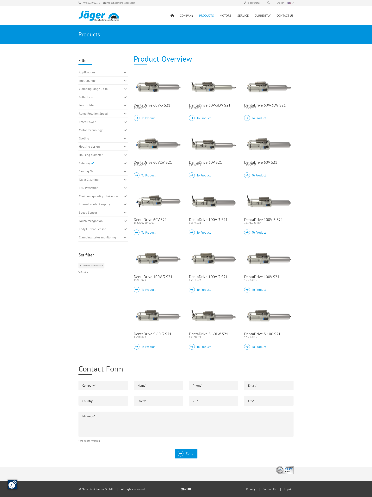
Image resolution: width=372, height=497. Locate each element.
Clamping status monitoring (97, 237)
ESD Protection (88, 188)
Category (85, 163)
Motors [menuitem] (226, 15)
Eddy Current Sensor (92, 229)
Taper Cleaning (89, 179)
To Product (148, 118)
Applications (87, 72)
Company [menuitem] (186, 15)
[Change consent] (12, 484)
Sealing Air (86, 171)
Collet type (86, 97)
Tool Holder (87, 105)
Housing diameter (90, 155)
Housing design (89, 146)
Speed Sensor (88, 212)
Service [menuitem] (243, 15)
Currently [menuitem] (263, 15)
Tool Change (87, 81)
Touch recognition (91, 221)
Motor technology (90, 130)
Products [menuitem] (206, 15)
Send (189, 453)
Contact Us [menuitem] (285, 15)
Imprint (289, 489)
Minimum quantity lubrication (98, 196)
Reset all (85, 272)
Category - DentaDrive (92, 265)
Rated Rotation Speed (93, 113)
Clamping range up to (93, 89)
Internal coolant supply (94, 204)
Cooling (84, 138)
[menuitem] (172, 15)
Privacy (250, 489)
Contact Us (269, 489)
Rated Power (87, 122)
